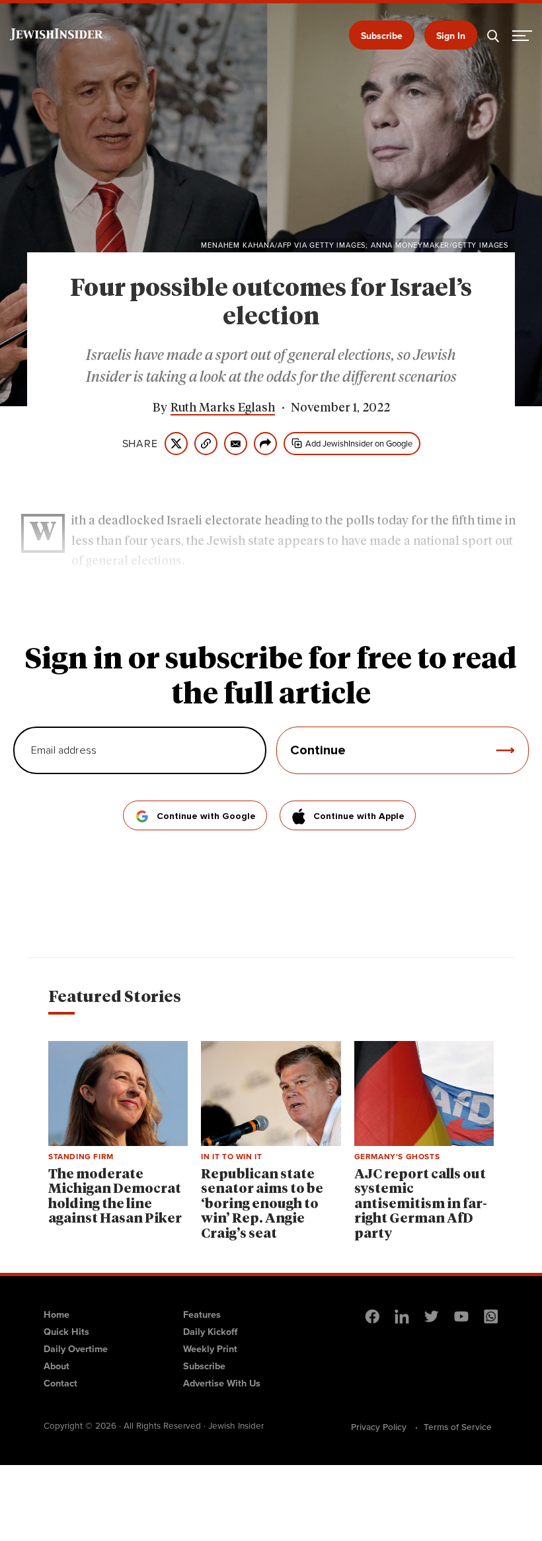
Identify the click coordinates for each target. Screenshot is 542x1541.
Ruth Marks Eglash (223, 408)
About (56, 1366)
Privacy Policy (378, 1426)
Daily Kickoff (210, 1331)
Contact (60, 1383)
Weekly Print (210, 1349)
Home (56, 1314)
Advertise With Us (221, 1383)
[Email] (235, 443)
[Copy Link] (205, 443)
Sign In (450, 36)
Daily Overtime (76, 1349)
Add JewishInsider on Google (358, 443)
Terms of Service (458, 1426)
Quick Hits (66, 1331)
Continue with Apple (359, 816)
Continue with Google (206, 816)
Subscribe (382, 36)
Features (202, 1314)
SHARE (140, 444)
